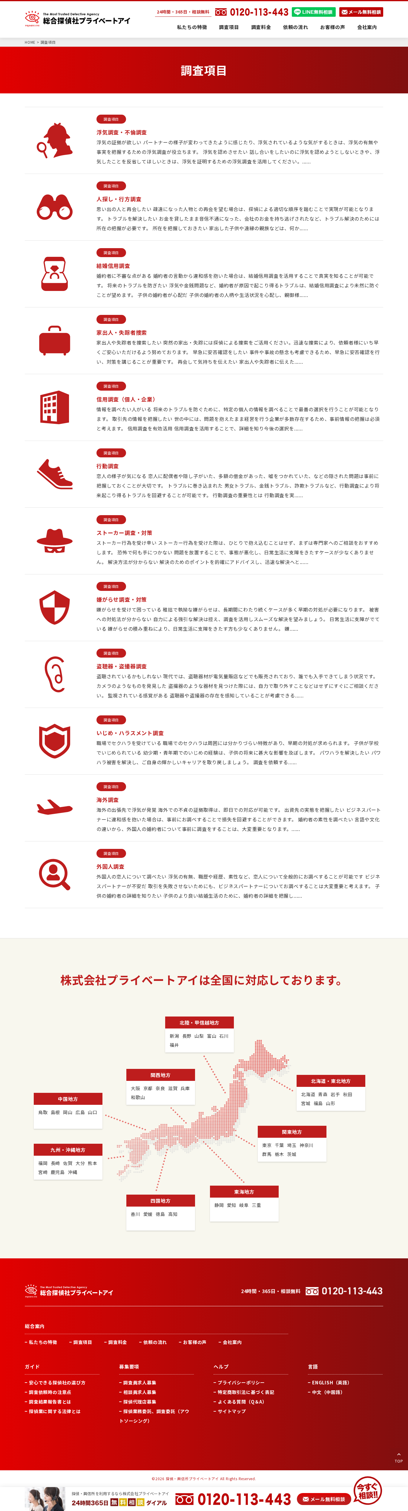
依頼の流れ (295, 27)
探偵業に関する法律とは (55, 1411)
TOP (399, 1461)
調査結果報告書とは (50, 1401)
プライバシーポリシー (241, 1382)
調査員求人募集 (140, 1382)
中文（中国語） (328, 1392)
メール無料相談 (328, 1499)
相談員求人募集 (140, 1392)
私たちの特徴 (192, 27)
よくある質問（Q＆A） (242, 1401)
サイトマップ (232, 1411)
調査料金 (261, 27)
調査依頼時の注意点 (50, 1392)
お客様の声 (332, 27)
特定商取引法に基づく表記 (246, 1392)
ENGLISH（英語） (332, 1382)
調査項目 (229, 27)
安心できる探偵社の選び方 (57, 1382)
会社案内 (367, 27)
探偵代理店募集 (140, 1401)
